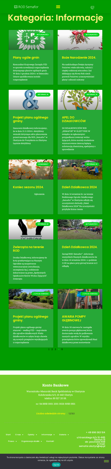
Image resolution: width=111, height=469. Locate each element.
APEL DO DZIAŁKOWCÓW (74, 119)
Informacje (46, 434)
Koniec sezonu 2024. (28, 187)
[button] (58, 6)
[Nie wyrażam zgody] (106, 461)
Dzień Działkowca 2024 (79, 187)
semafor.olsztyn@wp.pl (92, 446)
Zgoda (56, 465)
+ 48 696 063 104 (95, 432)
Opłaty (31, 434)
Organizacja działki (30, 441)
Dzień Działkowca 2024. (80, 247)
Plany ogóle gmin (26, 57)
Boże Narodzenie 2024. (79, 57)
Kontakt (50, 441)
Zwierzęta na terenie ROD (28, 249)
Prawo (11, 441)
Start (8, 434)
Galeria (62, 434)
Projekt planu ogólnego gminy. (30, 119)
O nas (18, 434)
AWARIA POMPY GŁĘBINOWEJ (74, 318)
